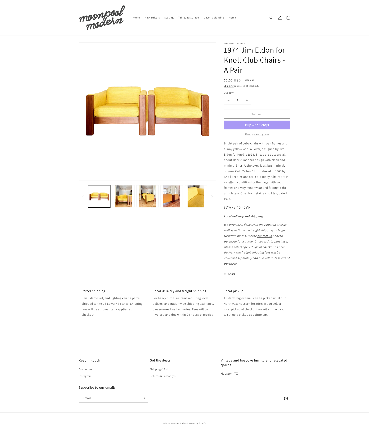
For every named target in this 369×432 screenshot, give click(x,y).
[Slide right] (212, 196)
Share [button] (231, 273)
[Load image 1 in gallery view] (99, 196)
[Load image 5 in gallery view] (196, 196)
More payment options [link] (257, 134)
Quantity (229, 92)
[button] (271, 17)
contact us (264, 236)
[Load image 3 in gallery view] (147, 196)
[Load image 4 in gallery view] (171, 196)
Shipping (229, 85)
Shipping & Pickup (161, 369)
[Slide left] (83, 196)
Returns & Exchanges (162, 376)
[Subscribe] (143, 398)
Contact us (85, 369)
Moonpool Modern (179, 423)
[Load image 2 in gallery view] (123, 196)
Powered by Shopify (196, 423)
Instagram (85, 376)
